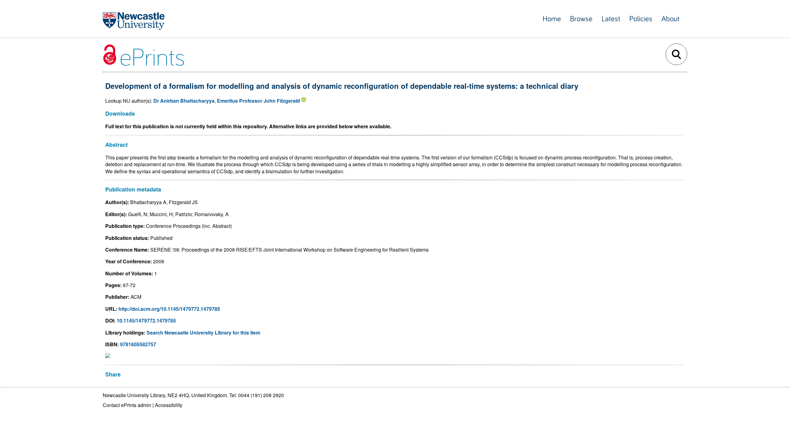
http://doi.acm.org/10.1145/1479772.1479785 (169, 308)
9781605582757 (138, 344)
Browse (581, 19)
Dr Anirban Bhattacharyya (183, 100)
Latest (610, 19)
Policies (640, 19)
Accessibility (168, 405)
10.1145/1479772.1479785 (146, 320)
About (670, 19)
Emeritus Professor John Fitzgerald (258, 100)
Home (552, 19)
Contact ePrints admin (127, 405)
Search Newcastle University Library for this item (203, 332)
